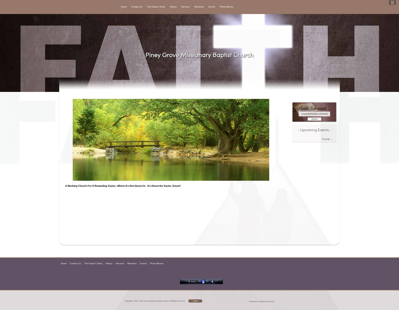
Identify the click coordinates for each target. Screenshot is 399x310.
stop (215, 281)
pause (204, 281)
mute (189, 281)
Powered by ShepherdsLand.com (261, 301)
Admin (195, 301)
